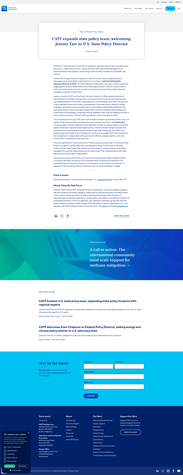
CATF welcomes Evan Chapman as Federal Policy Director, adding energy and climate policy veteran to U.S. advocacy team (90, 329)
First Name (88, 362)
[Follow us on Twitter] (162, 470)
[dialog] (16, 452)
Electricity (96, 427)
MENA (177, 2)
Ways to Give (130, 432)
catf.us (104, 206)
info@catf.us (48, 432)
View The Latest (121, 216)
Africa (171, 2)
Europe (164, 2)
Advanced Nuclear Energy (102, 420)
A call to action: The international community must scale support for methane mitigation (112, 257)
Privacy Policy (73, 471)
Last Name (118, 362)
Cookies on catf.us (19, 443)
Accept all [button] (9, 466)
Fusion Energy (98, 433)
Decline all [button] (22, 466)
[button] (16, 470)
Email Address (89, 372)
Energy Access (98, 430)
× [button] (28, 433)
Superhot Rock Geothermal (103, 452)
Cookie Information (60, 471)
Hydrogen (96, 449)
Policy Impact (97, 32)
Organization (88, 382)
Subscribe (69, 436)
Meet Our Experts (72, 424)
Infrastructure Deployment (103, 436)
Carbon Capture (99, 424)
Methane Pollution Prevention (104, 446)
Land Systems (98, 439)
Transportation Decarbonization (104, 455)
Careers (69, 430)
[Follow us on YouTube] (178, 470)
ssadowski (101, 179)
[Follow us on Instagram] (168, 470)
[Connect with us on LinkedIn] (157, 470)
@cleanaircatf (122, 206)
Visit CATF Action (72, 439)
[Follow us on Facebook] (173, 470)
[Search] (179, 9)
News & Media (85, 32)
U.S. (158, 2)
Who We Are (70, 420)
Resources (70, 433)
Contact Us (43, 420)
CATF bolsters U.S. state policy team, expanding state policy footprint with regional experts (87, 303)
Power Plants (98, 443)
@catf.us (109, 179)
